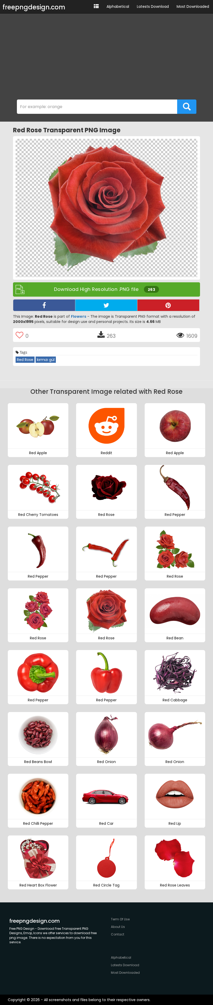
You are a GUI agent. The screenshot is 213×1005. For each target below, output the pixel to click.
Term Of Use (120, 919)
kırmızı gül (46, 359)
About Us (118, 927)
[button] (96, 6)
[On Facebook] (44, 305)
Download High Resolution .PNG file (104, 289)
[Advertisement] (106, 57)
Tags (23, 352)
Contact (117, 934)
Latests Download (153, 6)
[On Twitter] (106, 305)
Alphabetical (117, 6)
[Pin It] (168, 305)
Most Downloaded (193, 6)
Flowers (78, 316)
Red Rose (25, 359)
